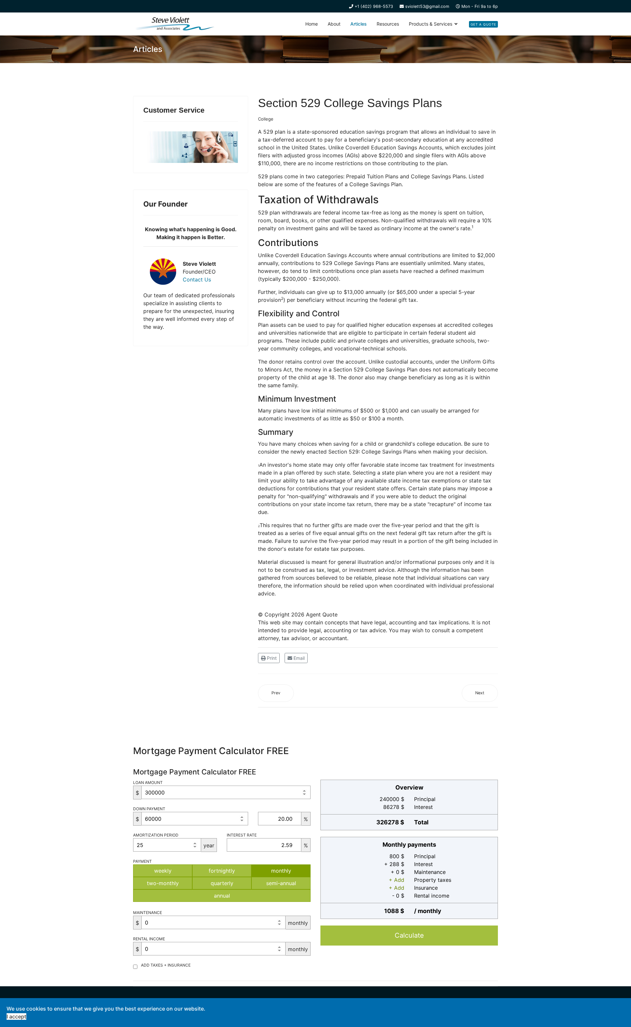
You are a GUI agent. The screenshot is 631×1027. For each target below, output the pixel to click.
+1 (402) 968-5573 (374, 6)
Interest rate (242, 835)
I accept (16, 1016)
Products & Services (430, 24)
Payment (142, 861)
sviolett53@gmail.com (427, 6)
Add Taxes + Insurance (166, 965)
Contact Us (197, 279)
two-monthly (163, 883)
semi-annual (281, 883)
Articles (358, 24)
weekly (163, 870)
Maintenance (147, 912)
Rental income (149, 938)
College (265, 119)
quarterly (222, 883)
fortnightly (222, 870)
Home (311, 24)
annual (222, 895)
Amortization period (155, 835)
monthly (281, 870)
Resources (388, 24)
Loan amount (148, 782)
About (334, 24)
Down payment (149, 808)
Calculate (409, 935)
